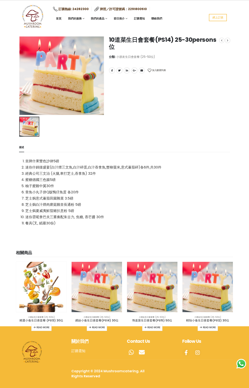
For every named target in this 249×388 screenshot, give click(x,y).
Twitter (119, 70)
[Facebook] (186, 352)
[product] (41, 287)
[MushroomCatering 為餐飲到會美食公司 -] (33, 16)
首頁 (58, 18)
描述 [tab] (21, 147)
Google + (134, 70)
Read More (43, 327)
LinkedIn (127, 70)
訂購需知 (139, 18)
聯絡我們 (156, 18)
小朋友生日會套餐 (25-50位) (135, 57)
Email (142, 70)
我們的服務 (75, 18)
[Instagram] (198, 352)
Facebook (112, 70)
